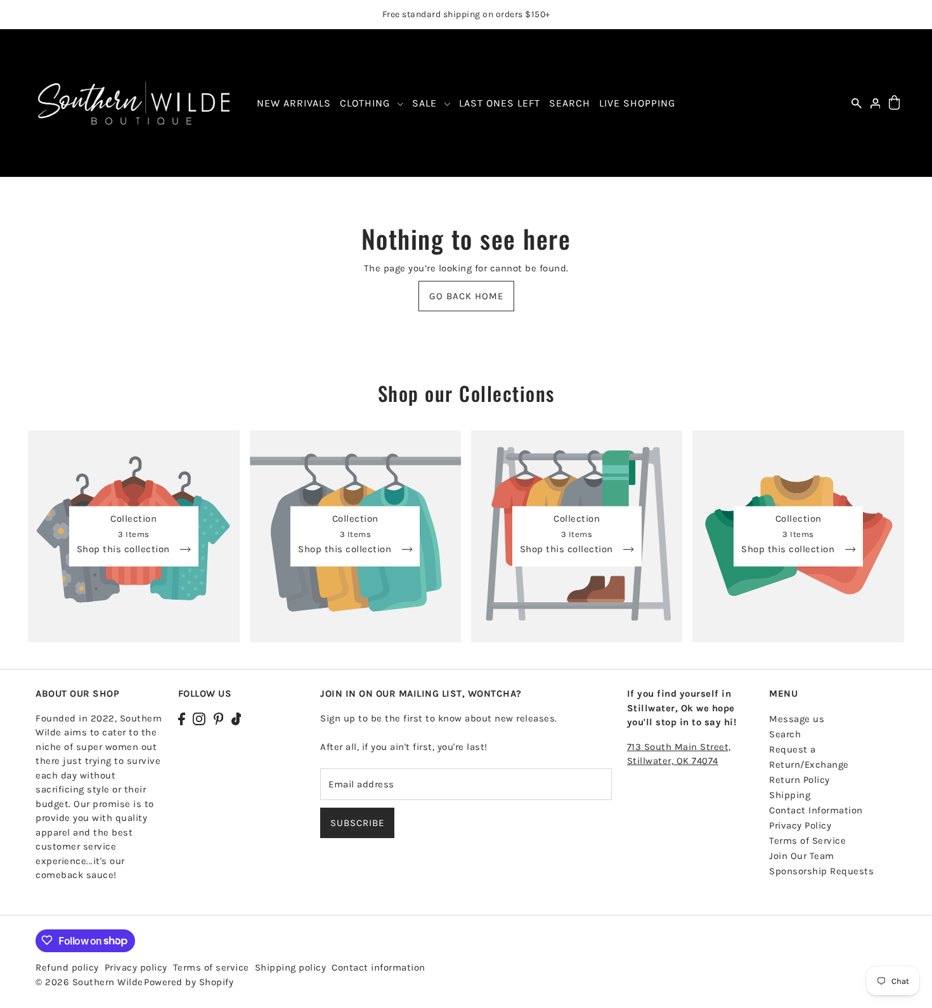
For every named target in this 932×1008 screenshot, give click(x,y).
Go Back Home (466, 296)
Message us (796, 719)
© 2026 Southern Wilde (89, 981)
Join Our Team (801, 856)
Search (785, 734)
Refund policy (67, 966)
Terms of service (211, 966)
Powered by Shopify (188, 981)
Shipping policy (291, 966)
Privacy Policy (800, 825)
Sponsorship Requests (821, 871)
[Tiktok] (236, 718)
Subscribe (357, 823)
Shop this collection (125, 550)
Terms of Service (807, 840)
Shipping (789, 795)
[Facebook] (181, 718)
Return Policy (799, 779)
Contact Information (816, 810)
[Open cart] (894, 103)
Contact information (378, 966)
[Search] (856, 103)
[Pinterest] (219, 718)
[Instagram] (199, 718)
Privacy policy (136, 966)
